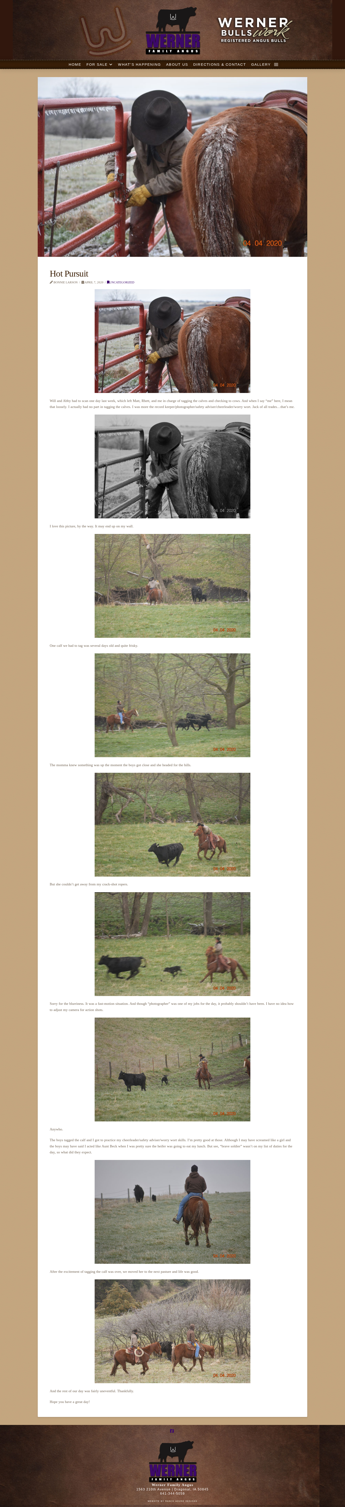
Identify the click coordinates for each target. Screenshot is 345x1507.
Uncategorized (121, 282)
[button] (276, 64)
